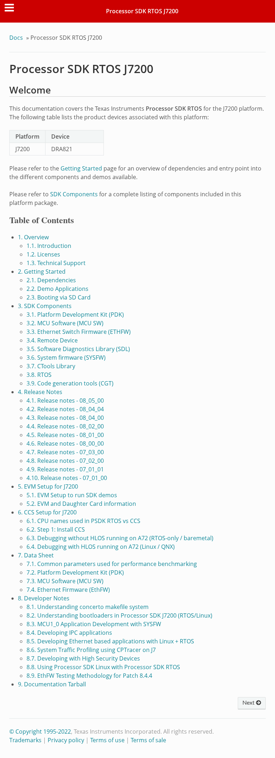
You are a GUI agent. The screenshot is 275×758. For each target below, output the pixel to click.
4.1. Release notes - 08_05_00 (65, 400)
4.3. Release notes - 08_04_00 (65, 418)
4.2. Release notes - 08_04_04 (65, 409)
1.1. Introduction (48, 246)
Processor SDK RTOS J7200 (142, 11)
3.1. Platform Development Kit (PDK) (75, 314)
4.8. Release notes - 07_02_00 (65, 461)
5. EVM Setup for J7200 (48, 486)
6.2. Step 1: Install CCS (55, 529)
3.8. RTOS (39, 375)
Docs (16, 38)
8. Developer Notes (43, 598)
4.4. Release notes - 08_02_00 (65, 426)
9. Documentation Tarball (52, 684)
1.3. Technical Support (56, 263)
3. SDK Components (45, 306)
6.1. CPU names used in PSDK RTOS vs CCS (83, 521)
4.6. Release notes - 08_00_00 (65, 443)
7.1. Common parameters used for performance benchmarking (111, 564)
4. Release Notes (40, 392)
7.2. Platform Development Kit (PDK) (75, 572)
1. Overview (33, 237)
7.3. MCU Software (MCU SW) (64, 581)
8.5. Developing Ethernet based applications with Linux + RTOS (110, 641)
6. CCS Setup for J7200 (47, 512)
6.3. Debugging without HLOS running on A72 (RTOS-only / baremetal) (119, 538)
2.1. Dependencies (51, 280)
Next (249, 703)
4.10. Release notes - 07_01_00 (66, 478)
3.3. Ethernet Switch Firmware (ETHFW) (78, 332)
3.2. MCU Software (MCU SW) (64, 323)
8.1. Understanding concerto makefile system (87, 607)
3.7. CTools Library (50, 366)
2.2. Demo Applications (57, 289)
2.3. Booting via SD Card (58, 297)
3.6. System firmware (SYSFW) (66, 357)
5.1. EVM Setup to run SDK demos (71, 495)
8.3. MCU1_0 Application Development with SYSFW (93, 624)
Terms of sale (148, 740)
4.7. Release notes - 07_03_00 (65, 452)
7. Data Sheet (36, 555)
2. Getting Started (42, 271)
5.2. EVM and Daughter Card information (81, 504)
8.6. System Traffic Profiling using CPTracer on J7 (91, 650)
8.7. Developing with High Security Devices (83, 658)
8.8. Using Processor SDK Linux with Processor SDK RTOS (103, 667)
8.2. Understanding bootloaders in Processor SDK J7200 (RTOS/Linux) (119, 615)
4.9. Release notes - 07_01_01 (65, 469)
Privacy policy (66, 740)
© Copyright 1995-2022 (40, 731)
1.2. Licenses (43, 254)
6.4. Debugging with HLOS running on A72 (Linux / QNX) (100, 547)
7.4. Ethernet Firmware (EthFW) (68, 590)
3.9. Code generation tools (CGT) (70, 383)
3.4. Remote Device (52, 340)
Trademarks (25, 740)
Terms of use (107, 740)
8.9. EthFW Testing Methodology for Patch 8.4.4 (89, 676)
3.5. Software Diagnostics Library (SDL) (78, 349)
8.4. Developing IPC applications (69, 633)
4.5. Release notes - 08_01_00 (65, 435)
